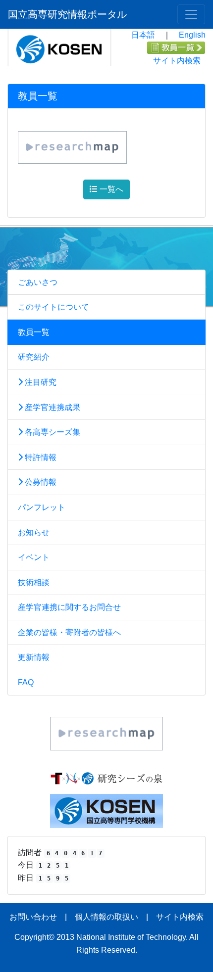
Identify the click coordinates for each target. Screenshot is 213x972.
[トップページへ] (59, 47)
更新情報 (34, 657)
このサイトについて (53, 307)
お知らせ (34, 532)
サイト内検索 (177, 60)
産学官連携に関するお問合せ (69, 607)
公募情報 (39, 482)
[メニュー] (191, 14)
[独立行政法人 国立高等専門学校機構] (106, 810)
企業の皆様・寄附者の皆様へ (69, 632)
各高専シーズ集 (51, 432)
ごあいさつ (37, 282)
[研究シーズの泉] (106, 778)
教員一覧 (34, 332)
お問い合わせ (33, 917)
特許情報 (39, 457)
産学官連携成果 (51, 407)
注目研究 (39, 382)
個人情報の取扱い (106, 917)
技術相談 (34, 582)
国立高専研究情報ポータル (67, 14)
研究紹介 (34, 357)
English (192, 35)
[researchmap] (106, 733)
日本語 (143, 35)
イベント (34, 557)
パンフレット (41, 507)
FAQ (26, 682)
